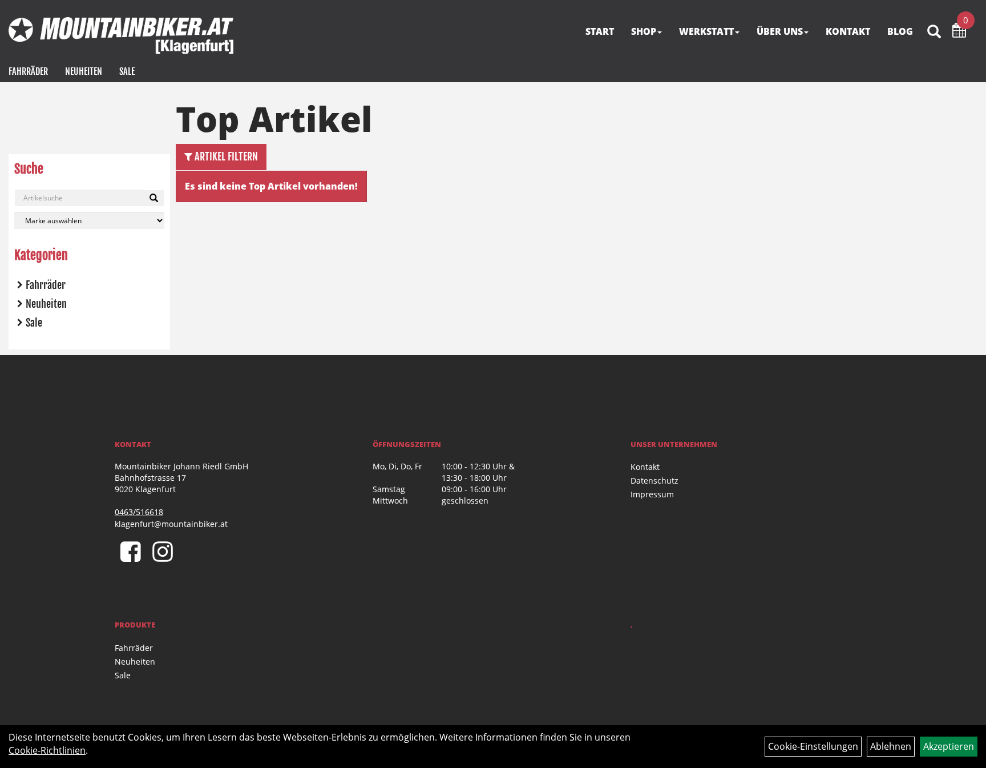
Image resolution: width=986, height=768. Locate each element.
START (599, 31)
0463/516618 (139, 511)
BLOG (900, 31)
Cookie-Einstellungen (813, 746)
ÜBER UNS (780, 31)
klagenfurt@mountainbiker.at (171, 523)
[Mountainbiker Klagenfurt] (121, 35)
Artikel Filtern (225, 156)
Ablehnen (890, 746)
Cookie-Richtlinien (47, 750)
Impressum (652, 494)
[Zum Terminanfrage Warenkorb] (959, 32)
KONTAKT (848, 31)
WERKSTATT (706, 31)
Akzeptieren (948, 746)
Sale (127, 71)
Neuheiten (83, 71)
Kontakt (645, 466)
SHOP (643, 31)
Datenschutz (654, 480)
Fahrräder (28, 71)
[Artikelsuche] (934, 32)
